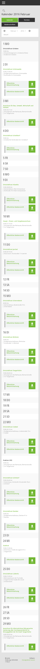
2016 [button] (22, 31)
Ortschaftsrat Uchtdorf (11, 478)
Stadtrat (6, 546)
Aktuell (6, 35)
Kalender (10, 20)
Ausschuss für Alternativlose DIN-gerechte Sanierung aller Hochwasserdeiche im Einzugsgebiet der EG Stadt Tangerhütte (18, 630)
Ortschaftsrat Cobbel (10, 427)
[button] (32, 84)
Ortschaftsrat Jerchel (10, 249)
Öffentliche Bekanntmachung (13, 84)
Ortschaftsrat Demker (10, 511)
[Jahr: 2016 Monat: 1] (4, 31)
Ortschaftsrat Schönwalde (12, 69)
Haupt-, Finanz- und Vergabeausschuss (16, 221)
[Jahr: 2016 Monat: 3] (29, 31)
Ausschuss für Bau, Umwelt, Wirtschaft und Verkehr (18, 106)
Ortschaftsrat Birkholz (11, 337)
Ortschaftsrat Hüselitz (11, 185)
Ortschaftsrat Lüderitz (11, 574)
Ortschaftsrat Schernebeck (12, 301)
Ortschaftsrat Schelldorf (11, 135)
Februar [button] (13, 31)
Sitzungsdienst (28, 660)
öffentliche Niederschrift (15, 92)
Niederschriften (9, 24)
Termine (27, 20)
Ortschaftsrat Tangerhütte (12, 370)
